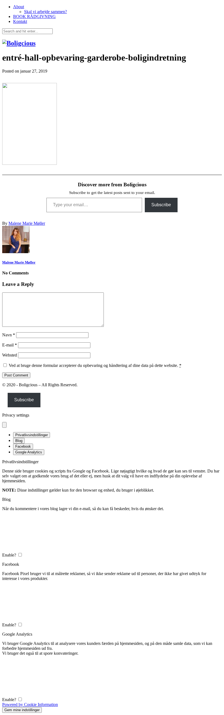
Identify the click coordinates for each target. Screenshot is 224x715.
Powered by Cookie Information (30, 704)
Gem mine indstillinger (22, 710)
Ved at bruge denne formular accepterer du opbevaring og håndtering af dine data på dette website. (95, 365)
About (18, 6)
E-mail (9, 345)
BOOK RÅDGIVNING (34, 16)
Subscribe (161, 204)
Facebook (23, 446)
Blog (18, 441)
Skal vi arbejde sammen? (45, 11)
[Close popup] (4, 425)
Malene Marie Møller (26, 223)
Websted (9, 355)
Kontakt (20, 21)
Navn (8, 335)
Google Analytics (28, 452)
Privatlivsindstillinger (31, 435)
